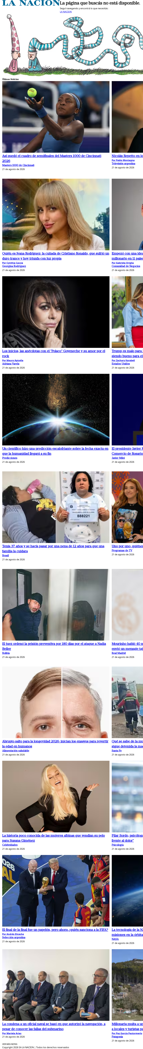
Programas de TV (122, 550)
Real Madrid (119, 653)
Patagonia (117, 1037)
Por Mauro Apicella (12, 360)
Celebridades (10, 845)
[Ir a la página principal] (31, 4)
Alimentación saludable (15, 751)
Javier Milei (118, 458)
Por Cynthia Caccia (12, 262)
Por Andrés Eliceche (13, 934)
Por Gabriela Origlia (123, 262)
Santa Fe (117, 751)
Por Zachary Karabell (123, 360)
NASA (115, 939)
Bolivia (6, 653)
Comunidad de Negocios (126, 266)
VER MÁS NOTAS (9, 1044)
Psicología (118, 845)
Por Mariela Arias (11, 1033)
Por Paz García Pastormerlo (127, 1033)
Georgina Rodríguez (14, 266)
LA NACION (66, 11)
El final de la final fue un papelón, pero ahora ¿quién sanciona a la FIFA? (55, 930)
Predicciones (9, 458)
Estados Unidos (121, 364)
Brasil (5, 555)
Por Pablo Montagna (123, 160)
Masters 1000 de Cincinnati (18, 165)
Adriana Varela (10, 364)
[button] (55, 117)
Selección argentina (13, 937)
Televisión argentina (123, 163)
